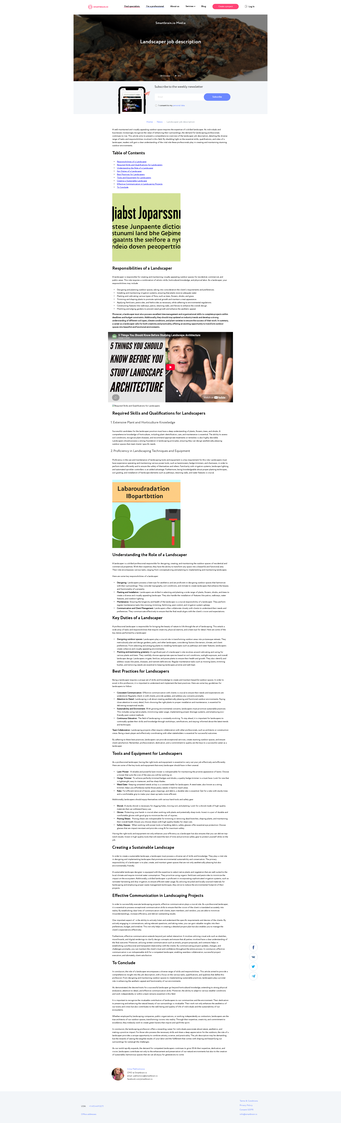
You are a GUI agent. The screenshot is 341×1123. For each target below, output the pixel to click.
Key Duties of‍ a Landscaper (129, 171)
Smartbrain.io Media (170, 23)
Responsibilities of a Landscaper (132, 161)
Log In (251, 6)
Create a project (225, 6)
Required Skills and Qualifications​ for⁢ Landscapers (139, 164)
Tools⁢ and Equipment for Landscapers (134, 177)
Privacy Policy (246, 1105)
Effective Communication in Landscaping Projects (140, 184)
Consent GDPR (246, 1109)
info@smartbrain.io (248, 1114)
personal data (179, 105)
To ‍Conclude (122, 187)
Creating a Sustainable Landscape (132, 180)
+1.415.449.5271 (96, 1106)
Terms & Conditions (249, 1100)
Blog (203, 6)
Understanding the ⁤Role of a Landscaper (135, 168)
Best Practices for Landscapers (131, 174)
